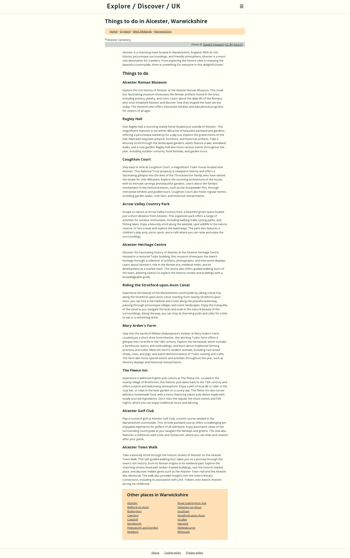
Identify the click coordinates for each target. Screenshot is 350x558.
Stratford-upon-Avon (191, 515)
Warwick (182, 523)
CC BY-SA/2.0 (234, 44)
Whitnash (183, 532)
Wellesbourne (186, 528)
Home (113, 31)
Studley (182, 519)
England (125, 31)
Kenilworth (134, 523)
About (155, 552)
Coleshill (132, 519)
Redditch (132, 532)
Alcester (132, 503)
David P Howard (213, 44)
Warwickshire (163, 31)
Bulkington (134, 511)
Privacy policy (194, 552)
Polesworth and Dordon (142, 528)
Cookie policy (172, 552)
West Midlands (142, 31)
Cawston (132, 515)
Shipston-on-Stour (189, 507)
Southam (183, 511)
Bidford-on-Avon (138, 507)
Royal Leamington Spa (191, 503)
